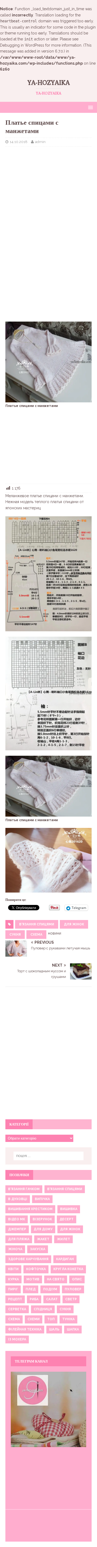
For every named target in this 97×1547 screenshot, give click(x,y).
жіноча (15, 1249)
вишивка (68, 1209)
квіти (13, 1269)
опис (77, 1279)
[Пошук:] (48, 1156)
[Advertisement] (48, 185)
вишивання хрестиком (30, 1209)
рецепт (15, 1299)
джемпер (17, 1229)
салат (52, 1299)
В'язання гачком (24, 1189)
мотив (32, 1279)
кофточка (36, 1269)
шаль (54, 1329)
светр (71, 1299)
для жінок (74, 924)
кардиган (65, 1259)
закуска (37, 1249)
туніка (68, 1319)
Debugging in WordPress (22, 45)
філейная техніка (24, 1329)
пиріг (13, 1289)
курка (13, 1279)
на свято (55, 1279)
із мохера (17, 1339)
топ (51, 1319)
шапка (73, 1329)
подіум (50, 1289)
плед (31, 1289)
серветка (17, 1309)
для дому (43, 1229)
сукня (15, 934)
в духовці (17, 1199)
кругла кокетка (68, 1269)
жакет (43, 1239)
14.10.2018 (18, 142)
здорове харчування (28, 1259)
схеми (33, 1319)
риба (34, 1299)
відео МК (16, 1219)
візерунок (42, 1219)
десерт (67, 1219)
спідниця (43, 1309)
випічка (42, 1199)
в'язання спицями (36, 924)
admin (40, 142)
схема (36, 934)
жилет (63, 1239)
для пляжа (18, 1239)
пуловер (73, 1289)
